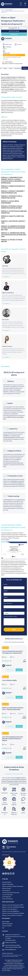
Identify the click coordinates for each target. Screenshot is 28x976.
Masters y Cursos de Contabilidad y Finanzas (13, 907)
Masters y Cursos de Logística (9, 909)
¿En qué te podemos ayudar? (10, 616)
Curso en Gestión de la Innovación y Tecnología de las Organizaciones (12, 652)
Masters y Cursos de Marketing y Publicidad (13, 913)
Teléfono (6, 597)
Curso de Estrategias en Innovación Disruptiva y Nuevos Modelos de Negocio (12, 738)
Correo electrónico (8, 603)
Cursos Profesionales (7, 894)
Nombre (6, 584)
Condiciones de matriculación (13, 961)
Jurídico (23, 812)
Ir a (5, 276)
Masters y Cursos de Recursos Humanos (12, 915)
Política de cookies (8, 963)
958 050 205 (13, 942)
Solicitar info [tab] (14, 34)
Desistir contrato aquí (7, 953)
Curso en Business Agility (9, 680)
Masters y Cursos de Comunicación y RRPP (12, 905)
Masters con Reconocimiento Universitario (12, 886)
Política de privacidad (16, 960)
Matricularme (14, 31)
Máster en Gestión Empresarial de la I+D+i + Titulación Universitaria (12, 708)
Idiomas (23, 802)
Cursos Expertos (6, 890)
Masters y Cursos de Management (10, 911)
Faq (3, 927)
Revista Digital (5, 921)
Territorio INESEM (6, 925)
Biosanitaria (5, 793)
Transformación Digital (8, 9)
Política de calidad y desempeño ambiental (13, 967)
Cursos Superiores (6, 896)
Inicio (2, 9)
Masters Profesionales (7, 884)
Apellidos (6, 590)
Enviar (14, 629)
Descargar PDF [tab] (12, 28)
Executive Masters (6, 882)
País (5, 609)
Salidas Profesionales (7, 923)
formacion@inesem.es (10, 949)
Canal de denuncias (18, 963)
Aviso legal (7, 960)
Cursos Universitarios (7, 898)
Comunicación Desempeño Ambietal (13, 965)
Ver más (19, 670)
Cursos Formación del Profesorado (10, 892)
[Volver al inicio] (6, 4)
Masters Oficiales (6, 888)
